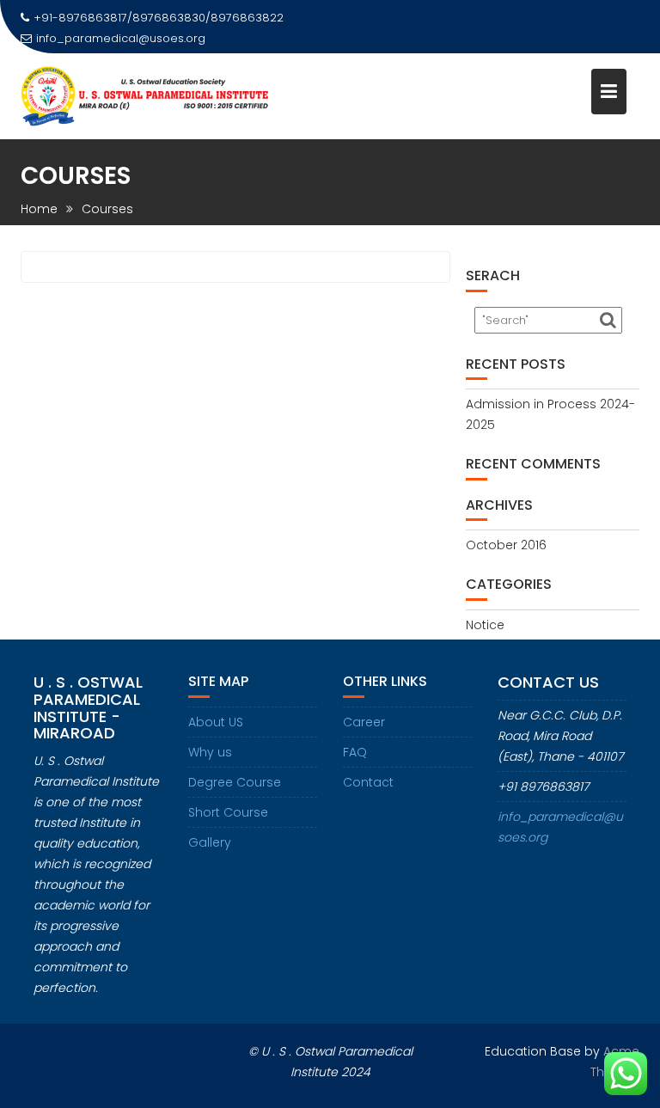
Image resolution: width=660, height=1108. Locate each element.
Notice (485, 625)
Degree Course (234, 782)
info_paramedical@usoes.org (120, 38)
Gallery (209, 842)
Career (364, 722)
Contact (368, 782)
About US (215, 722)
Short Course (228, 812)
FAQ (355, 752)
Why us (210, 752)
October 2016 (506, 545)
